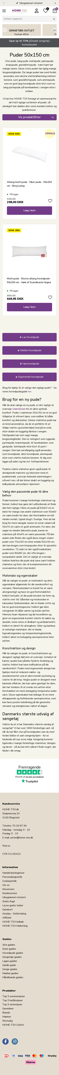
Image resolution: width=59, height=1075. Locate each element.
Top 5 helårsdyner (12, 1000)
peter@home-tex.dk (22, 837)
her (29, 391)
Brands (6, 1012)
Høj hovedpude (30, 363)
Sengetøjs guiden (12, 957)
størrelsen (18, 409)
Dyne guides (9, 949)
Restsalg (7, 1021)
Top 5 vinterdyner (12, 1004)
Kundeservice (9, 893)
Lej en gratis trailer (12, 905)
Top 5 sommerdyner (13, 996)
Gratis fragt (8, 901)
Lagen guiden (9, 961)
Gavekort (7, 909)
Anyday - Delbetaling (14, 913)
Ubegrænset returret (14, 897)
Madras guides (10, 973)
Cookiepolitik (9, 881)
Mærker (6, 1016)
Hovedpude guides (12, 953)
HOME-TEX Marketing (15, 926)
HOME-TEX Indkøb (13, 921)
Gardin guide (9, 965)
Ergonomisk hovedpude (30, 376)
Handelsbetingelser (13, 873)
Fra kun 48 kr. (21, 32)
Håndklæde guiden (12, 977)
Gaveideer (8, 1008)
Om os (6, 885)
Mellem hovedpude (30, 350)
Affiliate (6, 917)
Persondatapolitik (12, 877)
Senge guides (9, 969)
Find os (6, 845)
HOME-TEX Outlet (13, 1025)
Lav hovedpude (30, 337)
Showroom (8, 889)
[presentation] (3, 3)
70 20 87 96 (19, 825)
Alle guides (8, 945)
